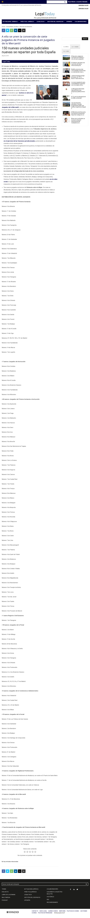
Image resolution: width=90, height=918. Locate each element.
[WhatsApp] (11, 30)
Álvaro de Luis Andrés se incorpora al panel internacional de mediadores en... (78, 120)
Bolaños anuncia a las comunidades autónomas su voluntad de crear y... (78, 71)
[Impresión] (23, 30)
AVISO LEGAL (43, 911)
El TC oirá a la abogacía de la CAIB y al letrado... (78, 97)
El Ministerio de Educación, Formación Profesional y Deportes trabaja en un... (78, 113)
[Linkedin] (15, 30)
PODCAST (5, 900)
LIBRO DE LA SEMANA (8, 894)
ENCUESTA (5, 892)
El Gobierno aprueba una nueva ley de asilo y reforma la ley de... (78, 64)
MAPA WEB (62, 911)
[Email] (19, 30)
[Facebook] (3, 30)
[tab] (66, 46)
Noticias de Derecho (26, 26)
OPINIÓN (27, 900)
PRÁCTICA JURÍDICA (30, 892)
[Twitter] (7, 30)
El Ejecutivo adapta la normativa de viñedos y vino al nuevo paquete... (77, 57)
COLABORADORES (52, 889)
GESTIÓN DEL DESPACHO (32, 897)
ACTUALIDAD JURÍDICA (31, 889)
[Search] (65, 2)
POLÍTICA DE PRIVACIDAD (45, 913)
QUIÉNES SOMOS (53, 911)
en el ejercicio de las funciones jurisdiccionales (19, 141)
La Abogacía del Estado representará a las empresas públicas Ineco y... (78, 91)
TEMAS (4, 889)
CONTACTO (35, 911)
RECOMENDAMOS (52, 902)
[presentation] (66, 46)
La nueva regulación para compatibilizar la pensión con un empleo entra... (78, 84)
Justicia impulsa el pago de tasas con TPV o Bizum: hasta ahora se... (78, 77)
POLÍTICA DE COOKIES (73, 911)
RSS (48, 899)
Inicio (3, 26)
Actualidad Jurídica (12, 26)
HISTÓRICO (50, 896)
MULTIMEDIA (6, 897)
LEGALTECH (28, 894)
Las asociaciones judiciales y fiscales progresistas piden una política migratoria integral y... (78, 105)
